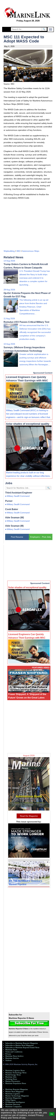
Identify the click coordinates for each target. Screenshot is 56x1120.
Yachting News (11, 1079)
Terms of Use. (19, 1118)
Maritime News (11, 1050)
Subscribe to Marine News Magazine (19, 1045)
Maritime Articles (12, 1058)
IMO (18, 251)
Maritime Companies (13, 1107)
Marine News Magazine (14, 1092)
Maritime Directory (12, 1104)
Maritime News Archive (14, 1056)
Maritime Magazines (13, 1098)
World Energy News (13, 1075)
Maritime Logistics (12, 1094)
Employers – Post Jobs (40, 537)
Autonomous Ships (30, 251)
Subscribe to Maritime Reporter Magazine (21, 1043)
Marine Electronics (12, 1081)
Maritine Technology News (15, 1073)
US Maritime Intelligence (15, 1102)
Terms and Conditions (13, 1052)
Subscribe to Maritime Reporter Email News (22, 1048)
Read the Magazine (29, 816)
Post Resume (17, 537)
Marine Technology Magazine (17, 1096)
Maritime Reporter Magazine (16, 1089)
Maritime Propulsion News (15, 1083)
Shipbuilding (9, 251)
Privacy (8, 1054)
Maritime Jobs (10, 1077)
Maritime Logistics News (15, 1071)
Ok (52, 1114)
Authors (8, 1060)
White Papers (10, 1100)
